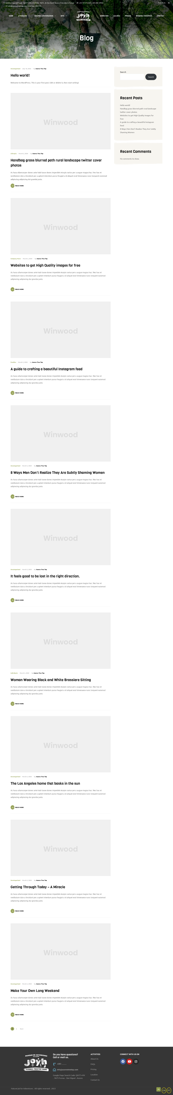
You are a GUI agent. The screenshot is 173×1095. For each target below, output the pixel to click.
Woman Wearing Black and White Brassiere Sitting (51, 680)
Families (13, 362)
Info (62, 16)
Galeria (116, 16)
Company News (16, 259)
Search (123, 72)
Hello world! (20, 75)
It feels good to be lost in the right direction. (45, 576)
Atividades (22, 16)
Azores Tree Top (41, 69)
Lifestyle (14, 153)
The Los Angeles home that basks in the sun (45, 783)
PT (169, 1090)
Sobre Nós (104, 16)
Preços (128, 16)
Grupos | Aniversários (43, 16)
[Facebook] (123, 1061)
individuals (14, 673)
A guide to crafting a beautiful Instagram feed (46, 369)
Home (11, 16)
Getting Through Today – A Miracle (38, 887)
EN (163, 1090)
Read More (19, 186)
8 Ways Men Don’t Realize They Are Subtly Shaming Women (58, 472)
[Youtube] (129, 1061)
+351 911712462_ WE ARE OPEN (91, 3)
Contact (160, 16)
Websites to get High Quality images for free (45, 265)
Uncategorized (15, 69)
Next (21, 1029)
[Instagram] (136, 1061)
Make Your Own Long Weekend (35, 990)
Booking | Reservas (144, 16)
